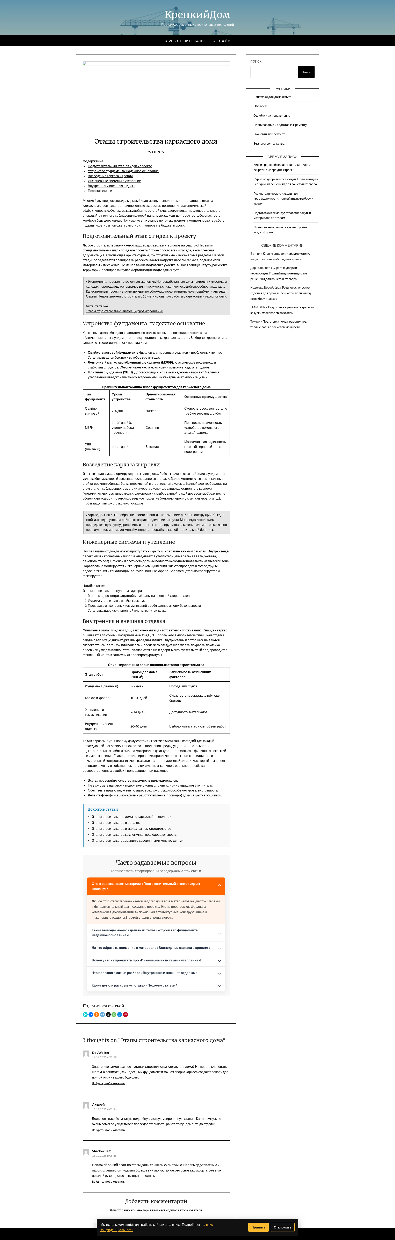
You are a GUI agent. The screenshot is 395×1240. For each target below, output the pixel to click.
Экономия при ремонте (269, 134)
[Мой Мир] (119, 1014)
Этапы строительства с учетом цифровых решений (124, 311)
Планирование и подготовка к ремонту (280, 125)
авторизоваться (190, 1210)
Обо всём (221, 41)
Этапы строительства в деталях (116, 822)
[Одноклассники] (96, 1014)
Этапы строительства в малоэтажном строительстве (131, 828)
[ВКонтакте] (90, 1014)
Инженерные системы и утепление (114, 181)
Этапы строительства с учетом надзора (112, 591)
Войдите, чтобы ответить (108, 1083)
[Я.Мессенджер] (85, 1014)
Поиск (255, 61)
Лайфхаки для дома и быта (272, 97)
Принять (258, 1227)
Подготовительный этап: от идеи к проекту (120, 166)
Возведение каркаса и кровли (110, 176)
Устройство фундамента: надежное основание (123, 171)
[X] (108, 1014)
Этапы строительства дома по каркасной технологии (131, 816)
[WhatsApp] (114, 1014)
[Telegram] (102, 1014)
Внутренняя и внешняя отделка (111, 186)
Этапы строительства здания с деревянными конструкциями (138, 840)
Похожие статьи (100, 191)
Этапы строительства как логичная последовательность (134, 834)
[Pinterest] (125, 1014)
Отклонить (283, 1227)
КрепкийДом (197, 14)
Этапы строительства (185, 41)
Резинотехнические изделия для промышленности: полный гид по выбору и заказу (283, 198)
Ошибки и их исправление (271, 115)
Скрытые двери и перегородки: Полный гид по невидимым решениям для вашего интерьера (278, 273)
